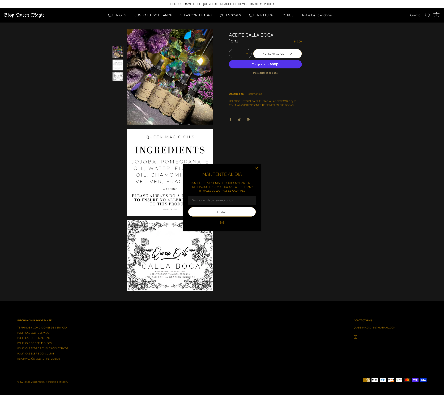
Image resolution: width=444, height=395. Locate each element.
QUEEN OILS (117, 15)
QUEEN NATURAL (262, 15)
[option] (117, 52)
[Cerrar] (257, 168)
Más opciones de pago (265, 72)
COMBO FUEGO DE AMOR (153, 15)
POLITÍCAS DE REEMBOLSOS (34, 343)
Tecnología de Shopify (56, 381)
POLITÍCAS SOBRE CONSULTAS (35, 353)
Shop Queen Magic (23, 15)
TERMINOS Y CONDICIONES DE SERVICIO (42, 327)
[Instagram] (222, 222)
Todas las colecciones (317, 15)
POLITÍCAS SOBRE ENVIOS (33, 332)
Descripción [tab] (236, 93)
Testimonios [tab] (254, 93)
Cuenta (415, 15)
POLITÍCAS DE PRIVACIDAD (33, 338)
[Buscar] (427, 15)
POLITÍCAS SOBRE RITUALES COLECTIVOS (42, 348)
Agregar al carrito (277, 53)
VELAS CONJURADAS (196, 15)
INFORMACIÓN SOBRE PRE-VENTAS (38, 358)
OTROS (288, 15)
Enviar (222, 211)
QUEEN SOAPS (230, 15)
